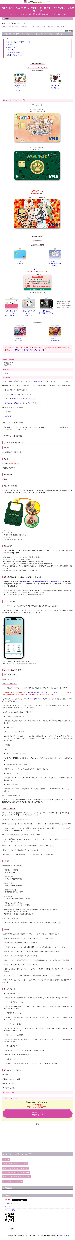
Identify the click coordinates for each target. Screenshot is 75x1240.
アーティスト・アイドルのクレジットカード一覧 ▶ (17, 1177)
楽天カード (37, 269)
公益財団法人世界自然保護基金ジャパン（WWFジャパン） (42, 581)
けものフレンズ (38, 381)
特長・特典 (11, 50)
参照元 (69, 307)
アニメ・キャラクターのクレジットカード (29, 350)
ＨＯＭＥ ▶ (6, 1159)
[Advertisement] (37, 1136)
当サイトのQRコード (12, 1210)
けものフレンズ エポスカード (37, 1114)
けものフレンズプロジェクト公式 (25, 398)
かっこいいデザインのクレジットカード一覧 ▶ (15, 1168)
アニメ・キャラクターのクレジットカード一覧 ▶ (16, 1172)
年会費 (10, 44)
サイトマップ (9, 1206)
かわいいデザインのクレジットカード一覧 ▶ (15, 1163)
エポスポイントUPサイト (33, 699)
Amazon (8, 412)
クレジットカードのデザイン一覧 (19, 42)
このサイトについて (11, 1203)
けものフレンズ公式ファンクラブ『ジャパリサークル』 (23, 403)
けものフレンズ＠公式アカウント (20, 394)
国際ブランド (12, 47)
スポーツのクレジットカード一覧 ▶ (12, 1181)
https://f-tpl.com (64, 1235)
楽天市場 (8, 416)
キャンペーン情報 (14, 52)
